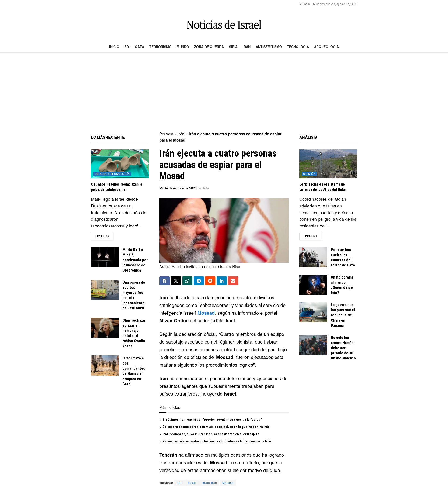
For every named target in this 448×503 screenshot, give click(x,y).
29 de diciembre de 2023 (178, 188)
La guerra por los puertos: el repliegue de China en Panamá (343, 314)
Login (306, 4)
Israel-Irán (209, 483)
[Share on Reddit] (210, 280)
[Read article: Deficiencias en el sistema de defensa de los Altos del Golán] (328, 163)
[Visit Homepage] (224, 24)
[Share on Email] (233, 280)
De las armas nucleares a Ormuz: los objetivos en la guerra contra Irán (216, 427)
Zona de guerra (209, 46)
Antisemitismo (269, 46)
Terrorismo (160, 46)
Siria (233, 46)
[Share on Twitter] (176, 280)
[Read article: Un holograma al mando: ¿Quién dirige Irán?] (313, 285)
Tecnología (298, 46)
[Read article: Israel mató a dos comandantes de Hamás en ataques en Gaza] (105, 365)
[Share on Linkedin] (222, 280)
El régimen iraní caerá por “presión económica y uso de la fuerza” (212, 419)
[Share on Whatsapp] (187, 280)
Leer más (104, 236)
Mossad (206, 312)
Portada (166, 134)
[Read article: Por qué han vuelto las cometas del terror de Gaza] (313, 257)
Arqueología (326, 46)
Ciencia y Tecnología (112, 174)
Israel (192, 483)
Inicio (114, 46)
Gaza (139, 46)
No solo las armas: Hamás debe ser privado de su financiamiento (343, 347)
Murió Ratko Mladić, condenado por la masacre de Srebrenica (135, 259)
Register (321, 4)
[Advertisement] (224, 92)
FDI (127, 46)
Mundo (183, 46)
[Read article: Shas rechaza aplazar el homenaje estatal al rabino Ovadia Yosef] (105, 328)
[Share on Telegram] (199, 280)
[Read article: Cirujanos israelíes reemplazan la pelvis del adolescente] (120, 163)
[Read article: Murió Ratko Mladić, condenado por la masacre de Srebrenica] (105, 257)
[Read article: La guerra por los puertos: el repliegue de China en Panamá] (313, 312)
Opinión (309, 174)
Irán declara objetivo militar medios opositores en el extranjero (211, 434)
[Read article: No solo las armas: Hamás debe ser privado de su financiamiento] (313, 345)
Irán (247, 46)
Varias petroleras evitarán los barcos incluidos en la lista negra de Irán (217, 441)
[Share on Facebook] (164, 280)
